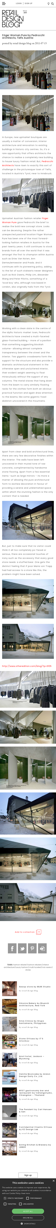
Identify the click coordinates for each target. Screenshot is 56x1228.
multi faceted (35, 967)
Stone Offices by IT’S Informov (31, 1040)
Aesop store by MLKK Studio (35, 987)
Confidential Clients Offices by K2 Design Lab (35, 1128)
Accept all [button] (28, 1211)
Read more (25, 1193)
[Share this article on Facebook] (12, 948)
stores (28, 970)
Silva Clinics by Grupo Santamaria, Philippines (33, 1022)
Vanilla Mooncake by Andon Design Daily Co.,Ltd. (34, 1075)
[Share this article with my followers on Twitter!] (22, 948)
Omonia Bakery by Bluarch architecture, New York (34, 1004)
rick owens (47, 967)
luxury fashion (22, 967)
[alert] (28, 1203)
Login (19, 3)
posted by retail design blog (16, 43)
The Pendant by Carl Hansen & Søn (35, 1110)
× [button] (53, 1181)
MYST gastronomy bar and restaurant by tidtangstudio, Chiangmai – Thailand (36, 1092)
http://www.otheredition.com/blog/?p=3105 (27, 666)
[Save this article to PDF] (42, 948)
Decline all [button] (28, 1218)
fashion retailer (19, 964)
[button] (5, 1198)
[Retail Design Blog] (28, 18)
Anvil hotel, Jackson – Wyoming (31, 1057)
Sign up (28, 3)
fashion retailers (35, 964)
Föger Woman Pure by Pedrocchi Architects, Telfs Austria (23, 36)
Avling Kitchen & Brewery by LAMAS (35, 1146)
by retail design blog (28, 991)
